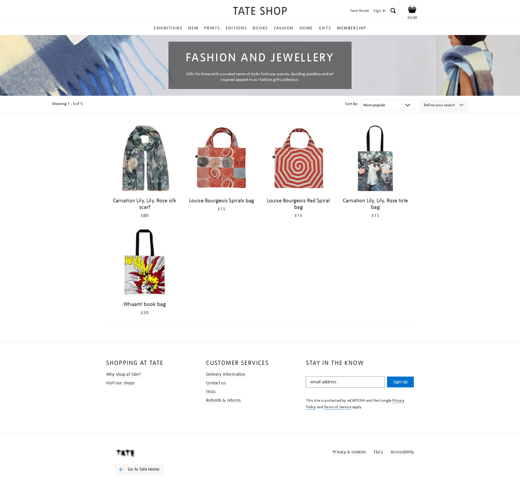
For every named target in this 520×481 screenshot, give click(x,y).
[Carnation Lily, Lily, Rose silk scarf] (144, 159)
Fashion (284, 28)
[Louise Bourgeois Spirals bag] (221, 159)
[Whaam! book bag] (144, 263)
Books (260, 28)
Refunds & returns (223, 400)
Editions (236, 28)
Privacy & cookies (349, 452)
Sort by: (351, 103)
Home (306, 28)
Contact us (216, 383)
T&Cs (378, 452)
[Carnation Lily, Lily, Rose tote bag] (375, 159)
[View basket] (412, 10)
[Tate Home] (149, 453)
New (193, 28)
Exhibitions (168, 28)
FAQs (211, 391)
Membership (351, 28)
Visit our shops (120, 383)
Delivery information (225, 374)
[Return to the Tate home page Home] (260, 12)
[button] (393, 11)
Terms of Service (337, 406)
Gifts (325, 28)
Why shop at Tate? (123, 374)
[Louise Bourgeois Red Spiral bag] (298, 159)
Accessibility (402, 452)
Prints (212, 28)
